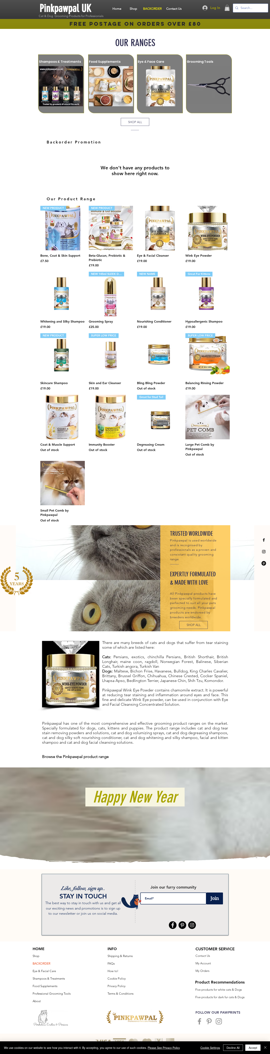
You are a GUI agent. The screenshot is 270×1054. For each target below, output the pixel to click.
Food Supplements (45, 986)
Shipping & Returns (120, 956)
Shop (36, 956)
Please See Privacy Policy (164, 1048)
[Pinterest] (264, 563)
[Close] (265, 1048)
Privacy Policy (117, 986)
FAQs (111, 963)
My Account (203, 963)
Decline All (233, 1048)
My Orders (202, 971)
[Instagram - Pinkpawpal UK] (192, 925)
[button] (227, 8)
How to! (113, 971)
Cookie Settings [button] (210, 1048)
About (37, 1001)
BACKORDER (41, 963)
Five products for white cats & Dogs (218, 989)
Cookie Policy (117, 978)
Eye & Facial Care (44, 971)
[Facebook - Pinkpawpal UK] (173, 925)
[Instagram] (264, 551)
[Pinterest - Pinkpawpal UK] (182, 925)
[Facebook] (264, 540)
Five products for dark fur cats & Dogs (220, 997)
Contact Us (202, 956)
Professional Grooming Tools (52, 993)
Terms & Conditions (120, 993)
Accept (253, 1048)
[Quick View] (159, 228)
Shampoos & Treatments (49, 978)
